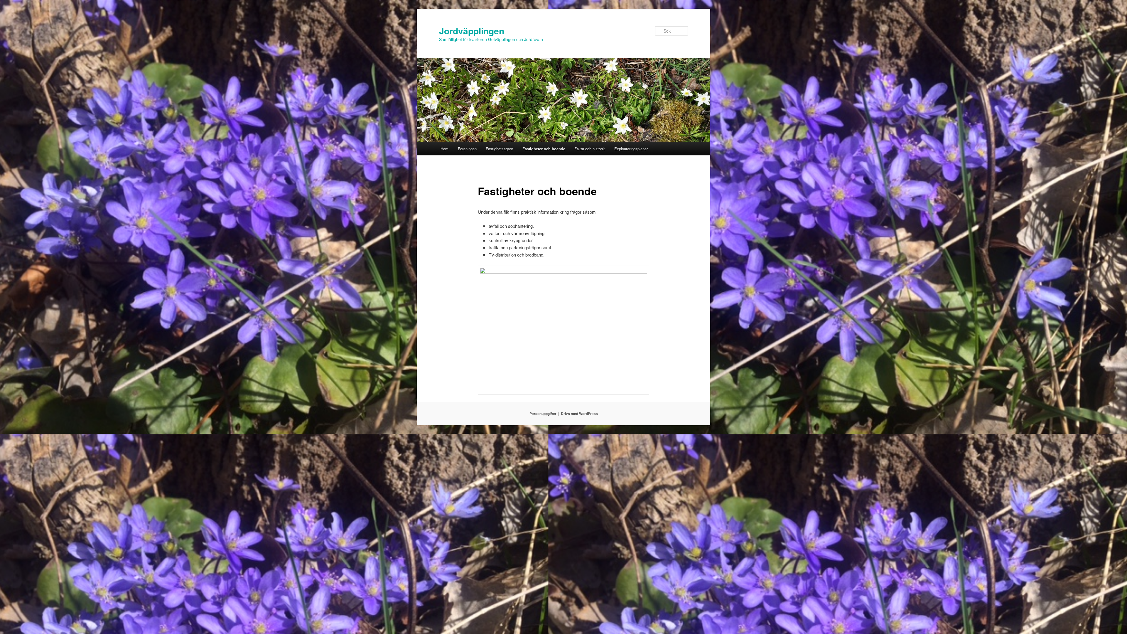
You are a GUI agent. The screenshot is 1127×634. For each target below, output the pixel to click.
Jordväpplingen (471, 30)
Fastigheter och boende (543, 148)
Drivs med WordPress (579, 413)
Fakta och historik (589, 148)
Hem (444, 148)
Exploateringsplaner (631, 148)
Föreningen (467, 148)
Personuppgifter (542, 413)
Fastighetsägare (499, 148)
